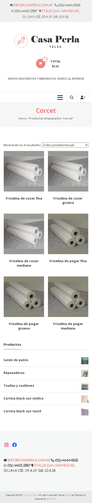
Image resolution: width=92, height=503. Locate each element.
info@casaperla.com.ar (33, 5)
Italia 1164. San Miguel (61, 10)
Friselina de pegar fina (68, 261)
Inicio (22, 118)
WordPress (51, 498)
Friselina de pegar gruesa (24, 325)
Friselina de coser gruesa (68, 200)
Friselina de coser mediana (24, 263)
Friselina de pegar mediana (68, 325)
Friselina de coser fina (24, 198)
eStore (68, 495)
